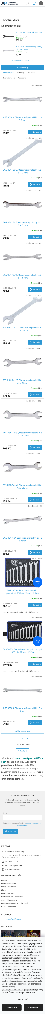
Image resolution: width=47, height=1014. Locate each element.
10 (28, 738)
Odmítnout (12, 1007)
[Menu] (41, 3)
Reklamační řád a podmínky (12, 896)
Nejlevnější (21, 72)
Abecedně (22, 78)
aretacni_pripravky (12, 869)
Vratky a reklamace (8, 886)
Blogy (3, 890)
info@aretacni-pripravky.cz (15, 851)
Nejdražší (31, 72)
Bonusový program (8, 883)
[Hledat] (27, 3)
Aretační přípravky (14, 919)
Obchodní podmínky (9, 900)
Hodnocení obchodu (9, 907)
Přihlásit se (10, 831)
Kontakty (4, 880)
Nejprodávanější (9, 78)
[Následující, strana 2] (22, 738)
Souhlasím (33, 1007)
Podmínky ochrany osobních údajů (14, 903)
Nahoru (23, 751)
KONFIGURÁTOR (7, 893)
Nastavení (22, 999)
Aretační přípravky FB (13, 865)
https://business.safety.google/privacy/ (20, 989)
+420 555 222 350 (11, 861)
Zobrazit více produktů (21, 60)
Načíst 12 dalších (22, 731)
